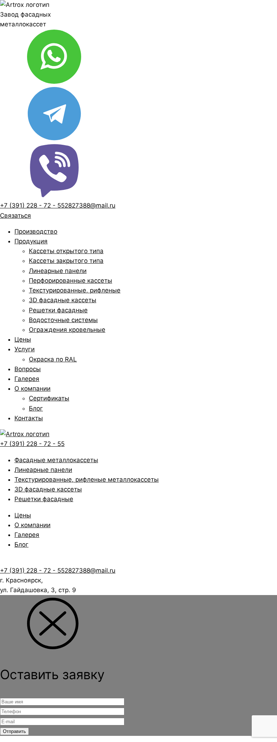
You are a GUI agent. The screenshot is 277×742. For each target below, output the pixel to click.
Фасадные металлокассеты (56, 460)
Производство (35, 231)
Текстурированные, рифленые (74, 290)
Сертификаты (49, 398)
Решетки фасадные (58, 310)
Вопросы (27, 369)
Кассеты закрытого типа (66, 260)
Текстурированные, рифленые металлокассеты (86, 479)
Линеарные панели (58, 270)
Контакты (28, 418)
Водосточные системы (63, 320)
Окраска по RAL (53, 359)
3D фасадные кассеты (62, 300)
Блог (36, 408)
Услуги (24, 349)
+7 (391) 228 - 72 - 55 (32, 205)
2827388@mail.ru (90, 205)
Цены (22, 339)
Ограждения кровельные (67, 329)
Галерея (26, 378)
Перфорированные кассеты (70, 280)
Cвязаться (15, 215)
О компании (32, 388)
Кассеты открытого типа (66, 251)
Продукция (31, 241)
